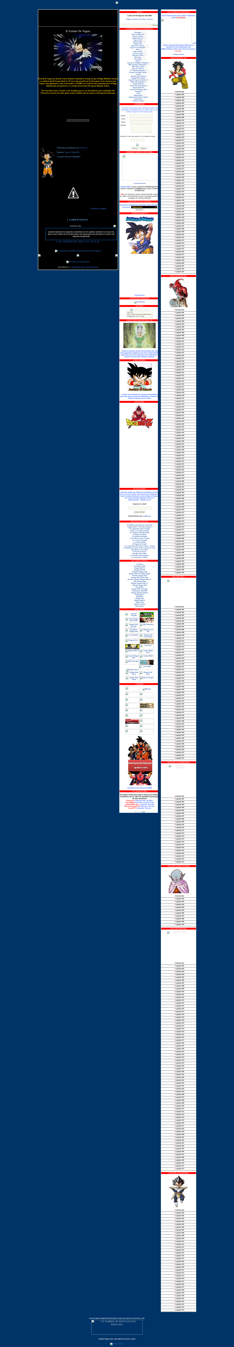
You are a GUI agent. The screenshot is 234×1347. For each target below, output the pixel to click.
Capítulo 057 (179, 254)
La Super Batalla (139, 542)
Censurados (138, 59)
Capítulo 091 (179, 572)
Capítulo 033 (179, 186)
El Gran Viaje (138, 53)
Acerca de (139, 1318)
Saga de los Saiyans (138, 46)
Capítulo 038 (179, 200)
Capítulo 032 (179, 183)
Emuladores (138, 99)
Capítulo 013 (179, 129)
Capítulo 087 (179, 561)
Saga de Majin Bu (72, 152)
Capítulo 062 (179, 269)
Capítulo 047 (179, 226)
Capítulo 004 (179, 103)
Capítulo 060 (179, 263)
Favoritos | (143, 19)
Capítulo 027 (179, 169)
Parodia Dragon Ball (139, 575)
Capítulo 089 (179, 567)
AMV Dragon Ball (139, 581)
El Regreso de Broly (139, 534)
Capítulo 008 (179, 114)
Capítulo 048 (179, 229)
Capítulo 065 (179, 495)
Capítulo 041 (179, 209)
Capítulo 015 (179, 134)
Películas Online (137, 55)
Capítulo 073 (179, 518)
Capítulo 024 (179, 160)
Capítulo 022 (179, 154)
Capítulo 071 (179, 512)
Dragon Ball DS (138, 87)
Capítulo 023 (179, 157)
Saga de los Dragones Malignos (138, 63)
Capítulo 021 (179, 152)
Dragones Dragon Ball (139, 572)
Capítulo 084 (179, 550)
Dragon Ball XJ (139, 568)
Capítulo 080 (179, 538)
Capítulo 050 (179, 234)
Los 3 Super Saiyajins (139, 540)
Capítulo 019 (179, 146)
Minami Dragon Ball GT (139, 583)
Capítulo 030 (179, 177)
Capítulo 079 (179, 535)
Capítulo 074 (179, 521)
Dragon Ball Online (138, 78)
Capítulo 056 (179, 252)
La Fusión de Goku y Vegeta (139, 538)
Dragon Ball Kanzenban (139, 593)
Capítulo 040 (179, 206)
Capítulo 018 (179, 143)
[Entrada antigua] (116, 255)
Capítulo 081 (179, 541)
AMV (138, 93)
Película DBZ (137, 42)
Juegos (137, 61)
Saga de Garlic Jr (138, 68)
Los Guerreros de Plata (140, 557)
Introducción (179, 92)
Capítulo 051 (179, 237)
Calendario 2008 (139, 566)
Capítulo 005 (179, 106)
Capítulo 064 (179, 492)
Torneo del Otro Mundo (138, 85)
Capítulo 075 (179, 524)
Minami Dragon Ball (139, 585)
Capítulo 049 (179, 232)
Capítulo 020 (179, 149)
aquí (143, 812)
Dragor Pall (140, 602)
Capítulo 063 (179, 272)
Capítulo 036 (179, 194)
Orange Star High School (137, 72)
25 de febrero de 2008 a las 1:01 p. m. (78, 242)
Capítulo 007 (179, 112)
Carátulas (139, 564)
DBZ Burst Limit (138, 66)
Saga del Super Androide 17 (138, 80)
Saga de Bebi (137, 51)
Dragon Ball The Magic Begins (139, 574)
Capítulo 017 (179, 140)
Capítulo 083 (179, 547)
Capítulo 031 (179, 180)
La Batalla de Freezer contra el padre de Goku (140, 548)
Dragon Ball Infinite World (138, 97)
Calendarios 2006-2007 (139, 591)
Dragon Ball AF (138, 84)
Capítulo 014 (179, 132)
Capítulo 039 (179, 203)
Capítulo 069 (179, 507)
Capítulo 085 (179, 555)
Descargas (137, 57)
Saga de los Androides (137, 47)
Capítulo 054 (179, 246)
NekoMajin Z (139, 594)
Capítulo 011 (179, 123)
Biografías (139, 596)
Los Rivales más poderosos (139, 555)
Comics (138, 74)
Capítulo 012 (179, 126)
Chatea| (130, 1318)
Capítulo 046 (179, 223)
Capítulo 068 (179, 504)
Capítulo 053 (179, 243)
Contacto (150, 19)
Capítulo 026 (179, 166)
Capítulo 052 (179, 240)
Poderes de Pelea (138, 101)
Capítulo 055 (179, 249)
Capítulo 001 (179, 94)
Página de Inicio (132, 19)
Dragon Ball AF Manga (139, 589)
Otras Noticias (179, 54)
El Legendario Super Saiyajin (139, 529)
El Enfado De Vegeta (78, 31)
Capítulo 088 (179, 564)
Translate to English (98, 209)
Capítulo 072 (179, 515)
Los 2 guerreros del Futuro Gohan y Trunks (139, 546)
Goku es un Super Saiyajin (139, 531)
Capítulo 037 (179, 197)
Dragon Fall (138, 44)
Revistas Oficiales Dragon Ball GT (139, 579)
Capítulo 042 (179, 212)
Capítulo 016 (179, 137)
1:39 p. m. (84, 148)
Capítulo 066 (179, 498)
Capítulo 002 (179, 97)
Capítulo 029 (179, 174)
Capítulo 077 (179, 530)
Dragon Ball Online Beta (139, 577)
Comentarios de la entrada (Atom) (84, 267)
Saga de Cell (137, 40)
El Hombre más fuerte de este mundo (139, 525)
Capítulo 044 (179, 217)
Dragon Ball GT (137, 38)
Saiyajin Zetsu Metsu (139, 553)
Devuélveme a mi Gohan (139, 550)
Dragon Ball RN (139, 570)
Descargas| (120, 1318)
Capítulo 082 (179, 544)
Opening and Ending (138, 76)
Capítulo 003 (179, 100)
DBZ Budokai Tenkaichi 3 (137, 65)
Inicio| (92, 1318)
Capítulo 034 (179, 189)
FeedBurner (147, 516)
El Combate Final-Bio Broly (139, 532)
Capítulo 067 (179, 501)
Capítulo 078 (179, 532)
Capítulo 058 (179, 257)
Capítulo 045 (179, 220)
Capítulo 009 (179, 117)
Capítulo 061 (179, 266)
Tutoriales (138, 91)
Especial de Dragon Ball (138, 89)
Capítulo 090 (179, 570)
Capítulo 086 (179, 552)
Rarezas (142, 295)
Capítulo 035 (179, 192)
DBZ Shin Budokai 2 (138, 82)
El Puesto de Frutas (139, 551)
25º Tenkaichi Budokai (138, 70)
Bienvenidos (138, 95)
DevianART (139, 587)
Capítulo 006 (179, 109)
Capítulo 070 (179, 510)
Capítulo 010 (179, 120)
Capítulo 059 (179, 260)
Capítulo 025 (179, 163)
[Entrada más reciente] (39, 255)
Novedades (137, 32)
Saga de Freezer (137, 36)
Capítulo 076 (179, 527)
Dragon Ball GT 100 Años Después (140, 527)
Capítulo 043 (179, 214)
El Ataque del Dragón (139, 536)
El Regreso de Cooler (139, 544)
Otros (138, 49)
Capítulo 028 (179, 172)
